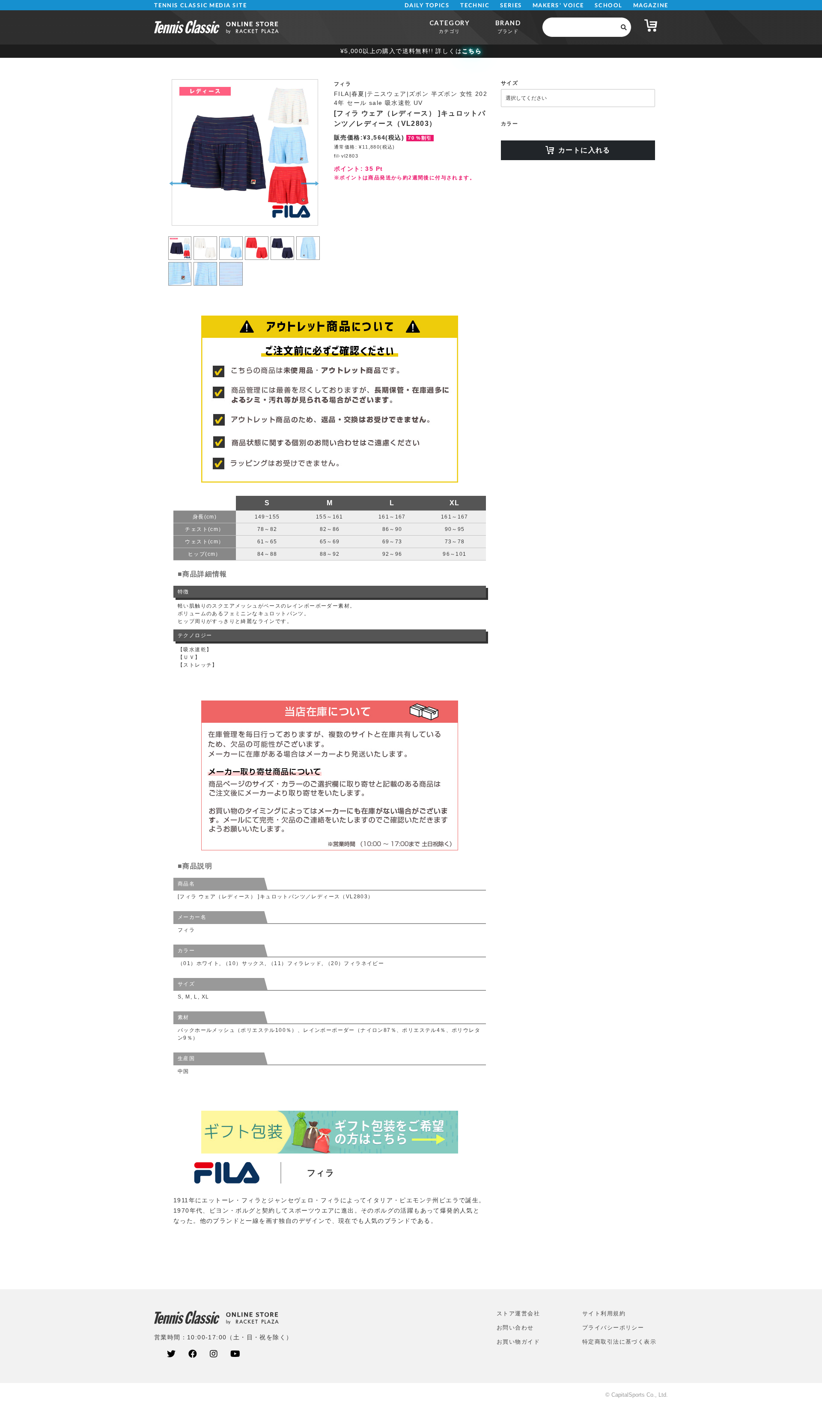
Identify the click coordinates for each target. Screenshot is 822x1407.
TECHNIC (474, 5)
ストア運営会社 (518, 1313)
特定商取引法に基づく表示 (619, 1341)
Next (310, 184)
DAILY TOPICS (427, 5)
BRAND (508, 26)
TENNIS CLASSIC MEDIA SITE (200, 5)
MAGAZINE (650, 5)
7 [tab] (180, 263)
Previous (178, 184)
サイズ (509, 83)
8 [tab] (205, 263)
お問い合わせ (515, 1327)
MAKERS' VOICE (558, 5)
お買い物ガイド (518, 1341)
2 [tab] (205, 238)
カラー (509, 124)
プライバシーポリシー (613, 1327)
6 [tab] (308, 238)
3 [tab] (231, 238)
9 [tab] (231, 263)
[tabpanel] (244, 152)
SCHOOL (608, 5)
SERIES (511, 5)
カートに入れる (584, 150)
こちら (472, 51)
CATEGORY (449, 26)
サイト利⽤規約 (603, 1313)
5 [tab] (282, 238)
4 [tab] (256, 238)
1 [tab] (180, 238)
